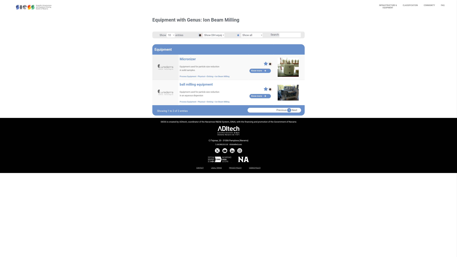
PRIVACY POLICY (235, 168)
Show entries (171, 35)
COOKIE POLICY (255, 168)
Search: (275, 34)
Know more (257, 70)
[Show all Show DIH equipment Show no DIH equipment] (209, 36)
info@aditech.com (235, 144)
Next (294, 110)
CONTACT (200, 168)
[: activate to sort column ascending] (213, 49)
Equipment (163, 49)
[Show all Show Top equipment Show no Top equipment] (248, 35)
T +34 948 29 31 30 (221, 144)
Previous (281, 110)
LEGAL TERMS (216, 168)
